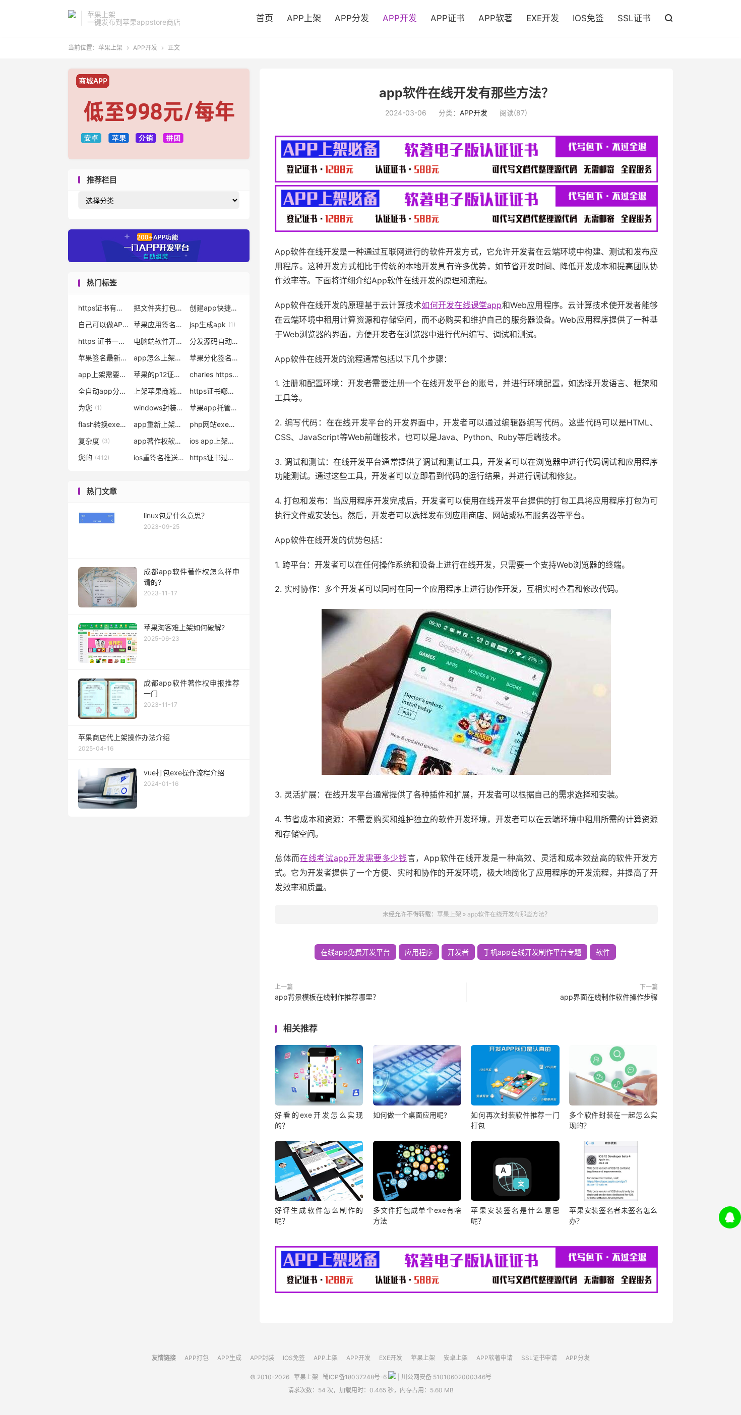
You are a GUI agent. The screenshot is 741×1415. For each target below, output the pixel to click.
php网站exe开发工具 (215, 424)
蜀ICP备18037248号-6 (355, 1377)
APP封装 (262, 1358)
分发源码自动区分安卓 (215, 341)
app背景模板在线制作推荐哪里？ (327, 997)
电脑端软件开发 (159, 341)
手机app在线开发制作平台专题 (532, 952)
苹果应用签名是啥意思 (159, 324)
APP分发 (352, 18)
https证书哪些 (215, 391)
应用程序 (419, 952)
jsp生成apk (212, 324)
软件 (603, 952)
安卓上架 (456, 1358)
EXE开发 (542, 18)
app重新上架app (159, 424)
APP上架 (304, 18)
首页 (264, 18)
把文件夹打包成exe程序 (159, 307)
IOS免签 (588, 18)
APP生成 (229, 1358)
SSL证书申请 (539, 1358)
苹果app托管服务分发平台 (215, 407)
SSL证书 (634, 18)
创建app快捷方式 (215, 307)
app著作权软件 (159, 441)
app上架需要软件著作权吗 (103, 374)
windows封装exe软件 (159, 407)
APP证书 (447, 18)
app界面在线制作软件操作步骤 (609, 997)
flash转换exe (103, 424)
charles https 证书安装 (215, 374)
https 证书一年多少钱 (103, 341)
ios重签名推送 (159, 457)
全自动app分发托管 (103, 391)
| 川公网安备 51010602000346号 (443, 1377)
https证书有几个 (103, 307)
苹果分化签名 (215, 357)
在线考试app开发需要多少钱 (353, 858)
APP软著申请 (494, 1358)
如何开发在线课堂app (461, 305)
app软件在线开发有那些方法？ (466, 92)
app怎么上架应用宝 (159, 357)
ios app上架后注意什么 (215, 441)
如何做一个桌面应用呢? (410, 1115)
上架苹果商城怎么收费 (159, 391)
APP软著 (495, 18)
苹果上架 (72, 18)
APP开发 (400, 18)
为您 (90, 407)
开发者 (458, 952)
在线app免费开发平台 (355, 952)
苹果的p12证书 (159, 374)
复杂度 (94, 441)
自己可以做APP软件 (103, 324)
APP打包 (196, 1358)
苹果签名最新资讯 (103, 357)
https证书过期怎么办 (215, 457)
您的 (93, 457)
